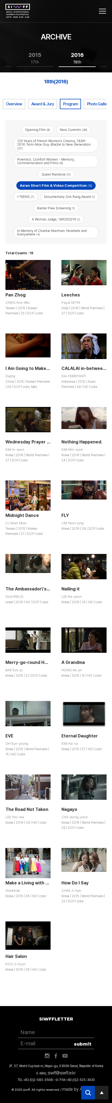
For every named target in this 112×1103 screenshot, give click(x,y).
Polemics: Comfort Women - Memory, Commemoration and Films (46, 161)
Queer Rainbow (56, 174)
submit (82, 1044)
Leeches (70, 295)
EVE (9, 736)
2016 (77, 58)
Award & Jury (42, 104)
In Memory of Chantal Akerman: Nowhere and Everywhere (52, 232)
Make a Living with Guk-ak (33, 883)
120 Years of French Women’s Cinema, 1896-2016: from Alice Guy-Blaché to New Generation (54, 144)
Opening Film (37, 130)
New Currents (73, 130)
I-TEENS (25, 197)
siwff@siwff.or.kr (62, 1073)
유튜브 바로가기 (65, 1056)
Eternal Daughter (79, 736)
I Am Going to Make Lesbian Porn (40, 368)
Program (70, 104)
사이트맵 (102, 11)
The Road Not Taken (26, 809)
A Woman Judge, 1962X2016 (56, 219)
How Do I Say (75, 883)
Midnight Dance (22, 515)
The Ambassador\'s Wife (31, 589)
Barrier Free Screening (56, 208)
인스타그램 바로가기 (47, 1056)
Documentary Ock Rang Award (69, 197)
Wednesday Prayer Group (32, 442)
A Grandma (73, 662)
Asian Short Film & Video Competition (56, 185)
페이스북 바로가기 (56, 1056)
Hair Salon (16, 956)
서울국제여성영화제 (17, 11)
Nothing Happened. (81, 442)
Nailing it (70, 589)
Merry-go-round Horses (31, 662)
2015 (35, 58)
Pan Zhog (15, 295)
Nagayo (69, 809)
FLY (65, 515)
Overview (14, 104)
